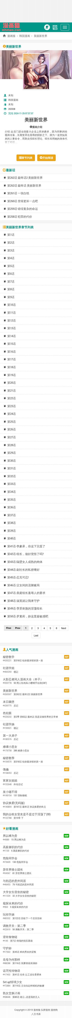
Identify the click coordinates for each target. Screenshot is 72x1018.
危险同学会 (10, 858)
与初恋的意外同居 (14, 881)
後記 (16, 671)
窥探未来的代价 (13, 903)
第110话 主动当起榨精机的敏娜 (28, 985)
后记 (16, 705)
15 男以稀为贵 (18, 839)
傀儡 (6, 769)
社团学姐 (8, 668)
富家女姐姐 (10, 780)
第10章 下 (18, 817)
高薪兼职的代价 (13, 847)
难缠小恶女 (10, 746)
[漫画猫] (12, 27)
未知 (10, 95)
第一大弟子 (10, 735)
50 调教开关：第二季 (23, 929)
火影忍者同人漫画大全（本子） (23, 679)
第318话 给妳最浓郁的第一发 (28, 660)
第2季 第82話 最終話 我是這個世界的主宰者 (36, 716)
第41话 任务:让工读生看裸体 (26, 974)
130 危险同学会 (20, 861)
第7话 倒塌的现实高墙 (21, 940)
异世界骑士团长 (13, 869)
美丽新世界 (10, 690)
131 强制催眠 (20, 795)
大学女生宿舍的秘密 (16, 892)
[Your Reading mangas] (55, 27)
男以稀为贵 (10, 836)
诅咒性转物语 (11, 971)
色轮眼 (7, 713)
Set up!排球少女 (12, 982)
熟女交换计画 (11, 993)
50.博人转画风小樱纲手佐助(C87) (30, 682)
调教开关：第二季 (14, 926)
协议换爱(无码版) (14, 803)
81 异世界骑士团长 (21, 873)
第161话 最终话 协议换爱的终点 (30, 806)
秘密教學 (8, 758)
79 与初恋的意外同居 (23, 884)
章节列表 (27, 158)
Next (63, 628)
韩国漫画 (24, 36)
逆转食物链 (10, 937)
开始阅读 (47, 158)
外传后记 (18, 784)
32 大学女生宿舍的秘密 (24, 895)
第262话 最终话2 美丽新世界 (28, 694)
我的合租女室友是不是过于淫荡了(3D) (26, 814)
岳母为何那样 (11, 959)
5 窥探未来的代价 (19, 906)
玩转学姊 (8, 914)
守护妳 (7, 948)
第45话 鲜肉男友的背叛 (24, 951)
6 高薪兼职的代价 (20, 850)
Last (36, 635)
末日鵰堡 (8, 702)
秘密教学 (8, 657)
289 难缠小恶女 (21, 750)
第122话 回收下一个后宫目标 (27, 918)
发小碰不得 (10, 792)
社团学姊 (8, 724)
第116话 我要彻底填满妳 (24, 963)
